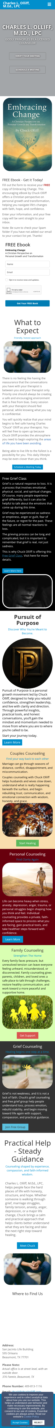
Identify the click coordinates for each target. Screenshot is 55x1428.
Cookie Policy (31, 1416)
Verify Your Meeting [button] (27, 55)
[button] (12, 742)
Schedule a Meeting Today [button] (27, 467)
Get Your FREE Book (27, 303)
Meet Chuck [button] (27, 1245)
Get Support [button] (27, 1035)
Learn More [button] (12, 939)
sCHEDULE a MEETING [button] (27, 69)
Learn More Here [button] (12, 570)
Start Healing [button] (27, 843)
